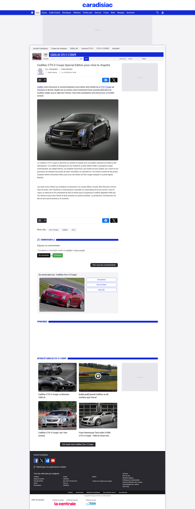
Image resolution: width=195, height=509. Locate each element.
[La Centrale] (65, 506)
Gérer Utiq (126, 486)
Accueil (45, 59)
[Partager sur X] (114, 79)
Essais (44, 12)
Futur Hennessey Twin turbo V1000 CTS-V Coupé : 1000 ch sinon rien (94, 434)
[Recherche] (157, 12)
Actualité (115, 48)
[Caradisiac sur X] (41, 460)
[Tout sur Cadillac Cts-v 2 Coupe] (36, 59)
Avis (81, 59)
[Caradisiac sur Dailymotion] (47, 460)
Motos (94, 476)
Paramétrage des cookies (131, 484)
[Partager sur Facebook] (106, 79)
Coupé (65, 476)
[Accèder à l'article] (57, 377)
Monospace (37, 485)
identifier (69, 250)
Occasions (101, 280)
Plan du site (126, 476)
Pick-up (65, 483)
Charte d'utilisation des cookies (132, 482)
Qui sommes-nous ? (109, 492)
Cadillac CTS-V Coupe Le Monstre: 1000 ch (54, 396)
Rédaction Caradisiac (93, 492)
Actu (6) (101, 290)
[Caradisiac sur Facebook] (36, 460)
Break (35, 483)
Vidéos (144, 59)
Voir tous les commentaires (104, 265)
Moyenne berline (39, 479)
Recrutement (123, 492)
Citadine (36, 476)
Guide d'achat (54, 12)
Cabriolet (66, 479)
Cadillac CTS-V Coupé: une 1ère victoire (52, 434)
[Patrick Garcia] (40, 74)
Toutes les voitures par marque (102, 481)
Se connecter (44, 255)
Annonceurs (80, 492)
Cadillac (40, 87)
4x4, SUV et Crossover (70, 481)
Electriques (66, 12)
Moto (113, 12)
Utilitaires (77, 12)
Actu (37, 12)
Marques (120, 12)
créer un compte (79, 250)
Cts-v (73, 230)
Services (98, 12)
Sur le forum (101, 285)
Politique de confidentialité (131, 480)
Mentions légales (128, 478)
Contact (70, 492)
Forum (106, 12)
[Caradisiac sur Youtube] (53, 460)
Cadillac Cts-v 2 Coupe (63, 55)
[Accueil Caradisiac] (32, 12)
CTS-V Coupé (106, 87)
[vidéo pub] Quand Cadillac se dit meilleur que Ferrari (93, 396)
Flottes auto (87, 12)
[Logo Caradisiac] (98, 9)
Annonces (131, 12)
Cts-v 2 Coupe (53, 230)
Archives (125, 473)
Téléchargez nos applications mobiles (51, 467)
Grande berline (38, 481)
